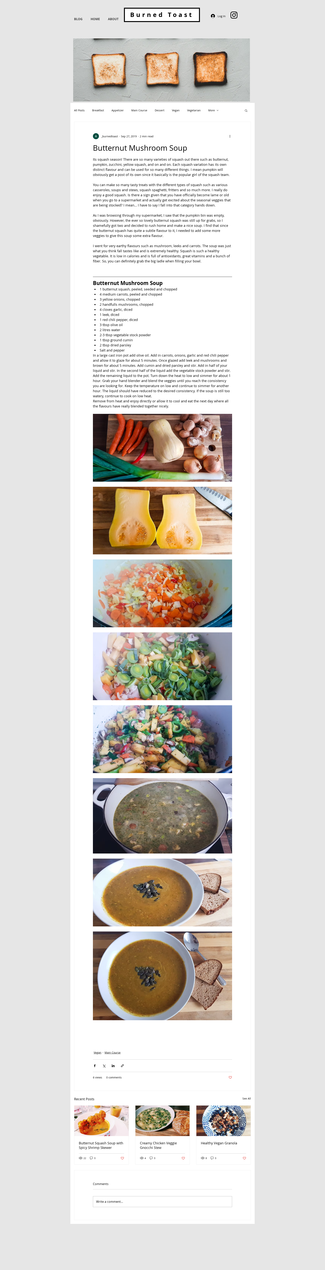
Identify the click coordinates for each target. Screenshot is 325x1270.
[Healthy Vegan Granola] (223, 1121)
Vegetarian (194, 110)
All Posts (79, 110)
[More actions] (230, 136)
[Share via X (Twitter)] (104, 1066)
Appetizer (118, 110)
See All (246, 1098)
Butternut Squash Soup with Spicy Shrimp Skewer (101, 1145)
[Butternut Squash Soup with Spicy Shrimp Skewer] (101, 1121)
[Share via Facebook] (94, 1066)
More (211, 110)
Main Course (139, 110)
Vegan (176, 110)
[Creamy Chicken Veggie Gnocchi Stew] (162, 1121)
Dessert (159, 110)
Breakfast (98, 110)
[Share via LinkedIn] (113, 1066)
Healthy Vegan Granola (219, 1143)
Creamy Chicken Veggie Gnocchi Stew (158, 1145)
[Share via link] (122, 1066)
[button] (246, 110)
